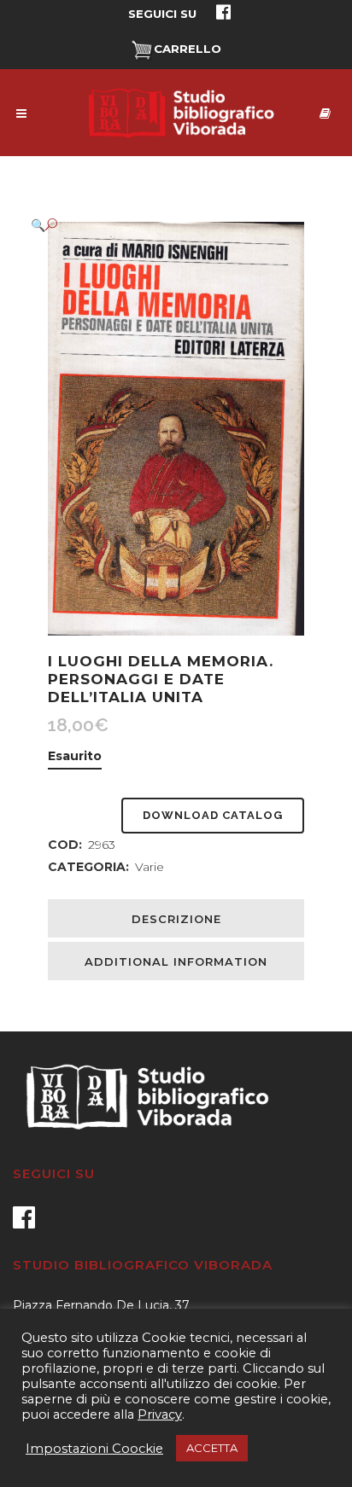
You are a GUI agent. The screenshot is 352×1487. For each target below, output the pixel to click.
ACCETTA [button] (212, 1448)
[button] (159, 224)
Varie (149, 866)
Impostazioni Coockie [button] (94, 1448)
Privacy (160, 1414)
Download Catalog (213, 815)
